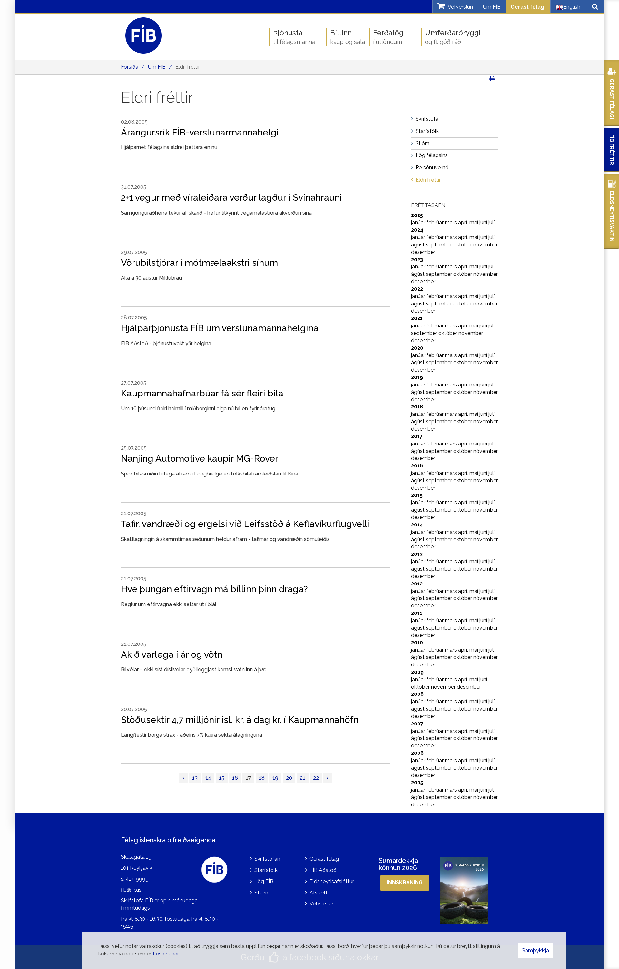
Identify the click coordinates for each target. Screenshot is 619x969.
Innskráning (405, 882)
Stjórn (261, 893)
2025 (417, 215)
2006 (417, 753)
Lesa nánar (166, 954)
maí (474, 222)
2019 (417, 377)
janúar (419, 222)
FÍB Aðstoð (323, 870)
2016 (417, 466)
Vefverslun (322, 904)
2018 (417, 407)
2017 (417, 436)
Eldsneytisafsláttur (332, 881)
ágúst (418, 245)
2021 (417, 318)
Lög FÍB (263, 881)
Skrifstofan (267, 859)
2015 (417, 495)
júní (483, 222)
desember (423, 252)
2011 (416, 613)
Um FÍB (492, 7)
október (463, 245)
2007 (417, 724)
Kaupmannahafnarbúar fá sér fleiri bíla (202, 393)
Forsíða (129, 67)
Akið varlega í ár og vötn (171, 654)
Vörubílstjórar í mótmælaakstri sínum (199, 262)
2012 (417, 584)
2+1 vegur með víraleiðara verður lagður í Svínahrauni (231, 197)
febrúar (436, 222)
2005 (417, 782)
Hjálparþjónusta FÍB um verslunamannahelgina (220, 328)
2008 (417, 694)
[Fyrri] (183, 778)
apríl (463, 222)
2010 (417, 642)
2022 (417, 289)
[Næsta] (327, 778)
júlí (491, 222)
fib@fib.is (131, 890)
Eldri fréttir (187, 67)
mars (451, 222)
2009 (417, 672)
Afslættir (320, 893)
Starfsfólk (266, 870)
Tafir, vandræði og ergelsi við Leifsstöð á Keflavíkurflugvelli (245, 524)
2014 (417, 525)
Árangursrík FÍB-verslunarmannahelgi (200, 132)
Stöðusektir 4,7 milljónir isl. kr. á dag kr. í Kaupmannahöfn (240, 719)
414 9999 (137, 879)
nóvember (485, 245)
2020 (417, 348)
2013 (417, 554)
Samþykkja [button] (535, 950)
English (571, 7)
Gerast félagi (528, 7)
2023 (417, 259)
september (439, 245)
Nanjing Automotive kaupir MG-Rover (199, 458)
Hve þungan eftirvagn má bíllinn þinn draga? (214, 589)
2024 (417, 230)
